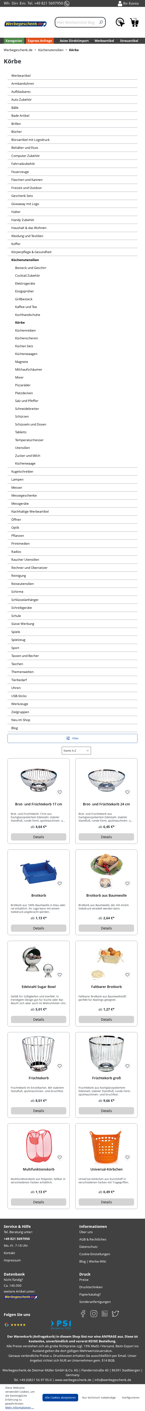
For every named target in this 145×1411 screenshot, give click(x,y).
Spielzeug (18, 640)
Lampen (17, 479)
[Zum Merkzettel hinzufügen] (59, 792)
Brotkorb (38, 895)
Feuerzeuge (20, 172)
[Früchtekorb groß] (106, 1054)
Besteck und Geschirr (30, 268)
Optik (15, 527)
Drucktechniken (91, 1287)
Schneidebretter (27, 408)
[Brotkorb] (38, 871)
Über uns (86, 1232)
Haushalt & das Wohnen (28, 228)
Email (23, 3)
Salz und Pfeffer (26, 401)
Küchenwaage (25, 463)
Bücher (16, 131)
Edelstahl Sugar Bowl (39, 987)
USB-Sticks (19, 696)
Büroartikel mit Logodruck (30, 139)
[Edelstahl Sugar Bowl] (38, 963)
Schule (16, 616)
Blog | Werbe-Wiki (92, 1261)
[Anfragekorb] (134, 22)
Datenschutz (88, 1246)
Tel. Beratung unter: (18, 1232)
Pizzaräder (23, 385)
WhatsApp (7, 3)
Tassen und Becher (25, 656)
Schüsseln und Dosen (30, 424)
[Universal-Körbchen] (106, 1145)
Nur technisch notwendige (99, 1397)
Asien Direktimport (74, 41)
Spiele (15, 632)
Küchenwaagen (26, 354)
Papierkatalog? (90, 1294)
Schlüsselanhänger (25, 600)
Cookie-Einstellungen (94, 1254)
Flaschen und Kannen (26, 179)
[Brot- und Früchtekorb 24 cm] (106, 780)
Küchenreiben (25, 330)
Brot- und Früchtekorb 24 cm (106, 804)
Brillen (16, 123)
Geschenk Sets (22, 196)
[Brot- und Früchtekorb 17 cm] (38, 780)
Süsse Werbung (22, 623)
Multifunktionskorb (38, 1169)
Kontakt (9, 1253)
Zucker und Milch (27, 455)
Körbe (20, 322)
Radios (16, 551)
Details (38, 837)
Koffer (16, 244)
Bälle (15, 107)
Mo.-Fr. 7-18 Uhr (16, 1245)
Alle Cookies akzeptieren (60, 1397)
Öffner (16, 519)
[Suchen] (101, 22)
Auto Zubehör (21, 99)
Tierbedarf (19, 680)
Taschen (17, 664)
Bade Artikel (20, 115)
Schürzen (22, 416)
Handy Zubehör (22, 220)
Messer (16, 487)
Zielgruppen (20, 712)
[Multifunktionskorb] (38, 1145)
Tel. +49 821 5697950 (46, 3)
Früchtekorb (39, 1078)
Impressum (12, 1260)
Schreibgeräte (21, 607)
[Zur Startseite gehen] (25, 24)
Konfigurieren (131, 1397)
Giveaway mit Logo (25, 204)
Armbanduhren (22, 83)
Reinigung (18, 575)
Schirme (17, 591)
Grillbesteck (23, 299)
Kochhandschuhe (27, 315)
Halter (16, 212)
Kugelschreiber (22, 471)
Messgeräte (20, 503)
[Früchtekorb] (38, 1054)
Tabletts (20, 432)
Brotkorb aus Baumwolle (106, 895)
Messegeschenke (24, 495)
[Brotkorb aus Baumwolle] (106, 871)
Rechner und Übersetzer (29, 567)
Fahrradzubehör (23, 163)
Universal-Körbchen (106, 1169)
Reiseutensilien (22, 583)
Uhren (16, 688)
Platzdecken (24, 393)
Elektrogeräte (25, 283)
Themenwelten (22, 672)
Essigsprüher (24, 291)
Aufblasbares (21, 91)
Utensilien (22, 447)
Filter (75, 738)
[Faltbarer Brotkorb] (106, 963)
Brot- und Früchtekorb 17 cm (38, 804)
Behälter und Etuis (24, 147)
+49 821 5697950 (17, 1238)
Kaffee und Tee (26, 307)
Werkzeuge (19, 704)
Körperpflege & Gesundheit (31, 252)
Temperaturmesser (29, 440)
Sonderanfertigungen (95, 1302)
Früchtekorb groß (106, 1078)
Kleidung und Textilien (27, 236)
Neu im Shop (20, 720)
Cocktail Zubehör (27, 275)
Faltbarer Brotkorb (106, 987)
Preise (84, 1279)
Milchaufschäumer (28, 369)
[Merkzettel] (120, 22)
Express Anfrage (40, 41)
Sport (15, 648)
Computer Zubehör (25, 156)
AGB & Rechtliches (92, 1239)
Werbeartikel (104, 41)
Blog (14, 728)
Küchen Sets (24, 346)
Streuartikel (129, 41)
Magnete (21, 361)
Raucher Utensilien (25, 559)
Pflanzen (17, 535)
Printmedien (20, 543)
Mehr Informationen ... (19, 1407)
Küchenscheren (26, 338)
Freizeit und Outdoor (26, 188)
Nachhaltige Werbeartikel (30, 511)
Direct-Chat (15, 3)
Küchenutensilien (25, 260)
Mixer (19, 377)
